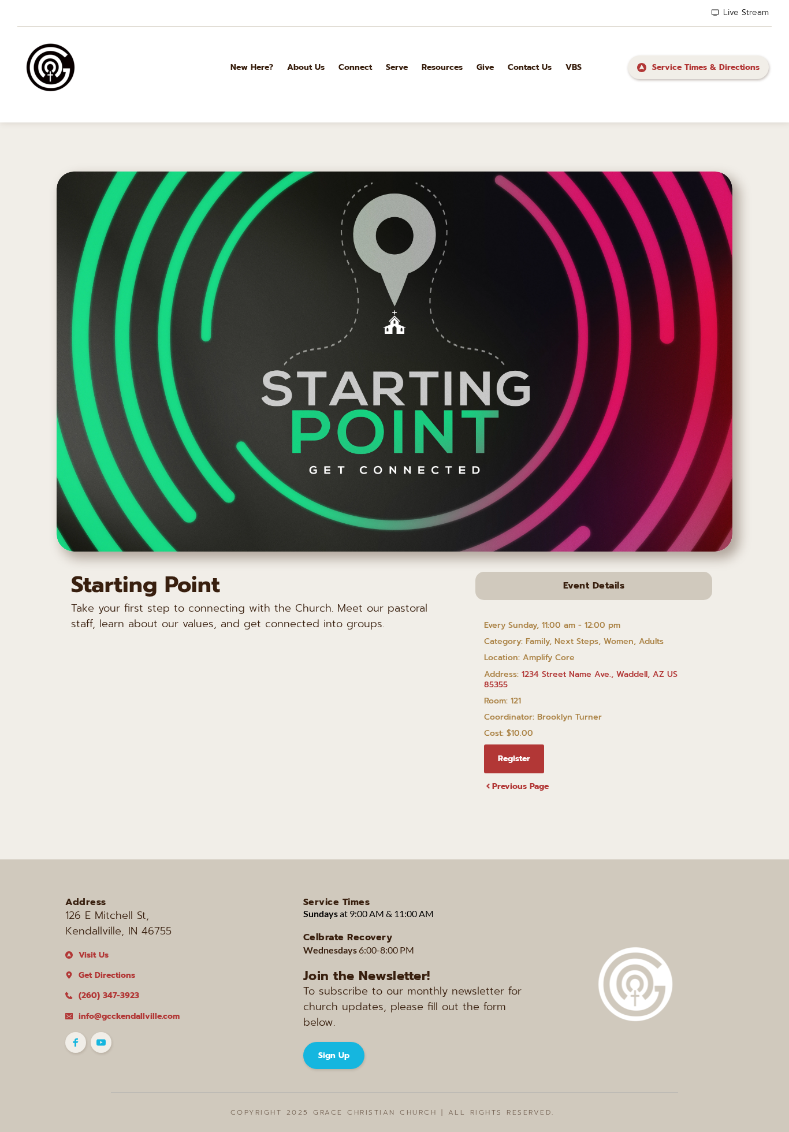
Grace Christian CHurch (375, 1112)
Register (514, 759)
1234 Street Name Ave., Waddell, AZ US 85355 (581, 679)
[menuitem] (251, 67)
